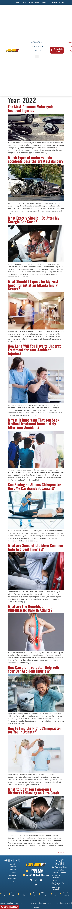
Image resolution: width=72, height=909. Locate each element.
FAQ (12, 881)
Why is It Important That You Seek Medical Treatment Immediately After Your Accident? (33, 423)
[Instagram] (36, 880)
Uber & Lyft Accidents (55, 888)
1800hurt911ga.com (14, 903)
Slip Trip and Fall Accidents (58, 884)
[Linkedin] (36, 885)
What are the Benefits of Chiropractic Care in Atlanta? (30, 608)
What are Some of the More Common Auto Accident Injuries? (35, 547)
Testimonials (12, 878)
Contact (13, 867)
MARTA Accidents (59, 873)
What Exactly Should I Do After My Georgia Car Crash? (33, 219)
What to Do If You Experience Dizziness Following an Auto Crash (33, 791)
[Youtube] (41, 880)
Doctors (37, 51)
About (12, 864)
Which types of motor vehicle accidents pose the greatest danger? (35, 159)
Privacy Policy (45, 903)
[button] (37, 56)
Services (35, 42)
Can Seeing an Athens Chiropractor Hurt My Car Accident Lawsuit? (34, 486)
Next (61, 852)
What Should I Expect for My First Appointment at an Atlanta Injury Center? (33, 285)
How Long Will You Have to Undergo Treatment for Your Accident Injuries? (34, 349)
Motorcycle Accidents (55, 876)
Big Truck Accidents (59, 867)
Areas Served (66, 903)
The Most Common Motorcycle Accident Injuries (31, 108)
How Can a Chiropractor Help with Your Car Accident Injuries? (33, 669)
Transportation (12, 875)
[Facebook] (30, 880)
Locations (36, 46)
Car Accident (59, 870)
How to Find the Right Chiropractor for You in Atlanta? (34, 730)
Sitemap (56, 903)
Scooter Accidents (59, 880)
